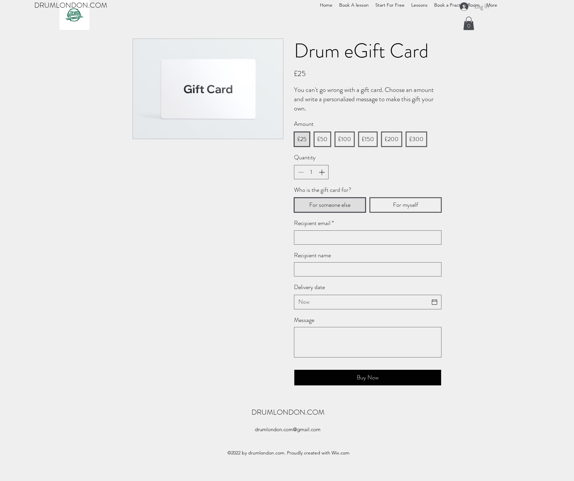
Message (304, 320)
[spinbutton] (311, 172)
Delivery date (309, 287)
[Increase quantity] (322, 172)
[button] (468, 23)
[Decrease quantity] (300, 172)
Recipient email (314, 223)
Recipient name (312, 255)
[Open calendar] (434, 302)
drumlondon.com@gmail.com (288, 429)
